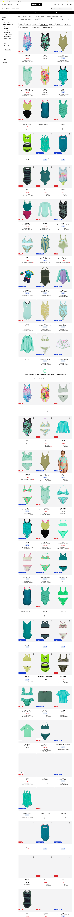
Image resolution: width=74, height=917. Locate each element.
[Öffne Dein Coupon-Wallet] (55, 4)
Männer (10, 4)
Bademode (48, 16)
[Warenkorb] (71, 4)
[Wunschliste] (67, 4)
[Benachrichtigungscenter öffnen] (63, 4)
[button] (55, 19)
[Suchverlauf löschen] (70, 8)
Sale (27, 24)
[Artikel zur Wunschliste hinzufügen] (33, 32)
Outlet (5, 1)
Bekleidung (41, 16)
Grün (61, 16)
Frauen (4, 4)
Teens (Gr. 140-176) (33, 16)
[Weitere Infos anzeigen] (27, 62)
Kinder (16, 4)
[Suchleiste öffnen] (51, 8)
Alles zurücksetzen (48, 27)
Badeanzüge (55, 16)
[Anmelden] (59, 4)
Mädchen (25, 16)
